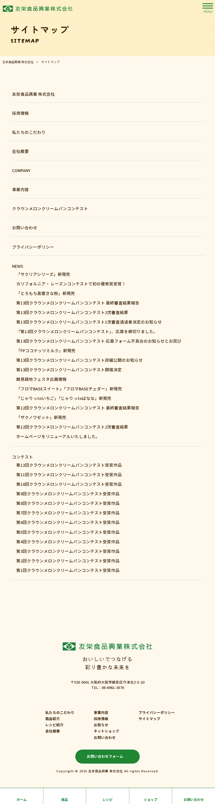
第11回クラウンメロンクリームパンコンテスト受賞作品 (69, 474)
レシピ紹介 (54, 724)
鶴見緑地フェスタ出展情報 (41, 379)
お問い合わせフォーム (105, 756)
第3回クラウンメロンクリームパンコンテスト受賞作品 (68, 551)
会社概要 (20, 151)
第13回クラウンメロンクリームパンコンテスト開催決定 (69, 369)
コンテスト (22, 457)
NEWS (17, 266)
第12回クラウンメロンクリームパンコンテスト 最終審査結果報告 (77, 408)
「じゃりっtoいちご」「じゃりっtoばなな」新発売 (63, 398)
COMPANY (21, 170)
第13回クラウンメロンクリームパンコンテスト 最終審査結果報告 (77, 303)
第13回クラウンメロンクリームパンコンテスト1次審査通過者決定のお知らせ (89, 322)
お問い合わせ (24, 227)
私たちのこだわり (29, 132)
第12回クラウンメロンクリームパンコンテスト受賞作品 (69, 465)
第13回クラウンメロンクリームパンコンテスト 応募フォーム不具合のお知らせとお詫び (98, 341)
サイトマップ (149, 718)
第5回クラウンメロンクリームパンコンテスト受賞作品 (68, 532)
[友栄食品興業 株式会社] (38, 8)
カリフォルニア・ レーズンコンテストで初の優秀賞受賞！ (71, 284)
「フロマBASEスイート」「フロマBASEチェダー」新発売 (69, 388)
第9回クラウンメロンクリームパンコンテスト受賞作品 (68, 493)
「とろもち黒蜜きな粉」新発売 (45, 293)
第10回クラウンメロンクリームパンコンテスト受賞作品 (69, 484)
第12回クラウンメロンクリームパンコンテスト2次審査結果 (72, 427)
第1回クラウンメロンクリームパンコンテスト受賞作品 (68, 570)
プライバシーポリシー (33, 247)
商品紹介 (52, 718)
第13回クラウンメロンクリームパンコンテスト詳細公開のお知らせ (79, 360)
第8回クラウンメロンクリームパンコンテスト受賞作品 (68, 503)
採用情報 (20, 113)
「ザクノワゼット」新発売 (41, 417)
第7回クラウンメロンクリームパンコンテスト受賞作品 (68, 513)
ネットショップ (106, 731)
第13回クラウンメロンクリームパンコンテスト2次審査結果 (72, 312)
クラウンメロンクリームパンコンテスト (50, 208)
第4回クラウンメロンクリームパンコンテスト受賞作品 (68, 541)
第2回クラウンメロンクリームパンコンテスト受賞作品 (68, 561)
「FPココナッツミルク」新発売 (46, 350)
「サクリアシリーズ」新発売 (43, 274)
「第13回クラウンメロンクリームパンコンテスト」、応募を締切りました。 (87, 331)
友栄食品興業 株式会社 (33, 94)
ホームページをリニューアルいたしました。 (58, 436)
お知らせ (101, 724)
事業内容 (20, 189)
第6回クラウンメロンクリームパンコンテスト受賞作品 (68, 522)
